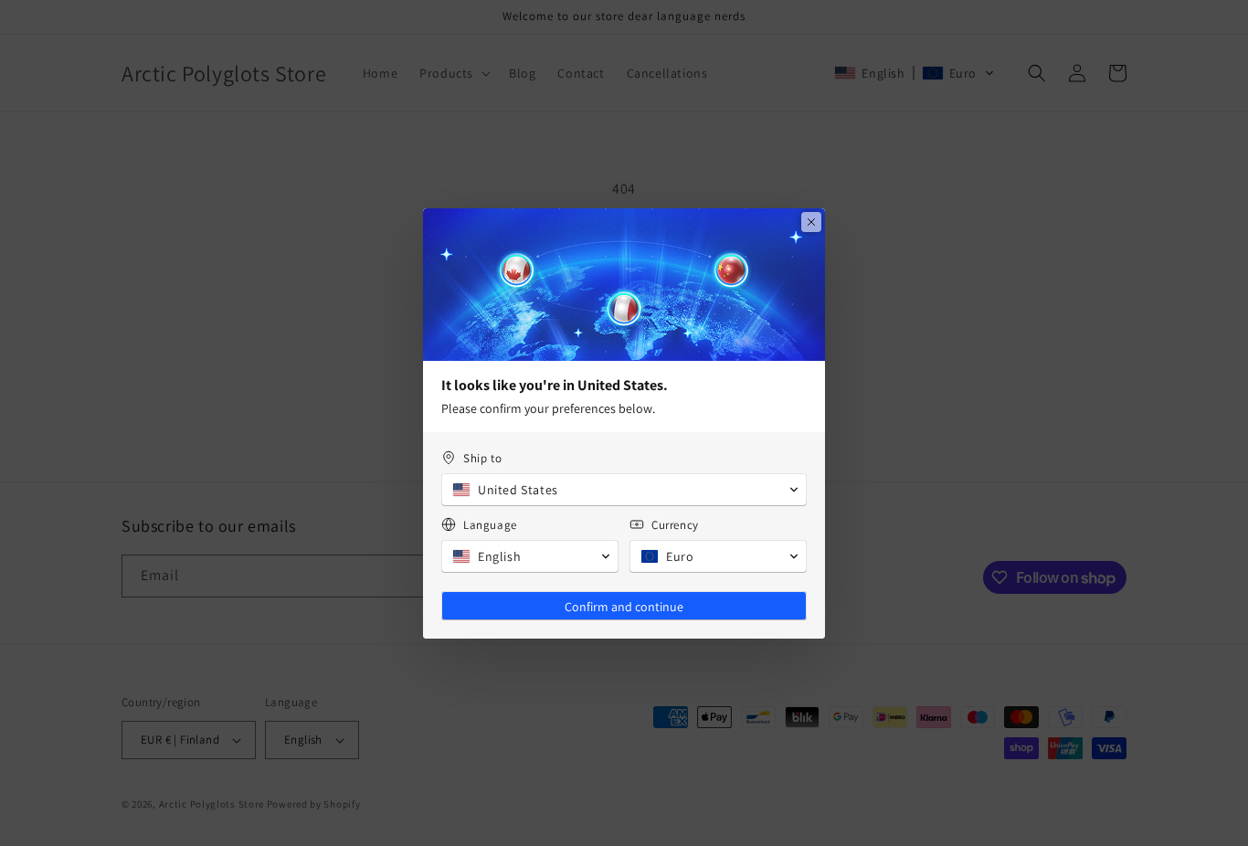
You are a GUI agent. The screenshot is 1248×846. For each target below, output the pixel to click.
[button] (624, 489)
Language (490, 525)
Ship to (482, 458)
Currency (675, 525)
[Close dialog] (811, 222)
